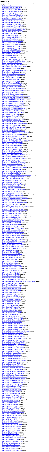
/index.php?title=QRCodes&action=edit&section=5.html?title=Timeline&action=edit (11, 301)
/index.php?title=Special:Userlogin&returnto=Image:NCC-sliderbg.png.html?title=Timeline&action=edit (13, 344)
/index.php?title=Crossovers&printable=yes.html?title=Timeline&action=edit (10, 40)
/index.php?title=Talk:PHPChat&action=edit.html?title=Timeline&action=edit (10, 407)
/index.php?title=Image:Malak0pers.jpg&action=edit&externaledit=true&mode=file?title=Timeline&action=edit (14, 124)
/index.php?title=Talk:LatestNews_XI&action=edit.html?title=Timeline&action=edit (11, 405)
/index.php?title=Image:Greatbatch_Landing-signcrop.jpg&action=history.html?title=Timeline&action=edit (14, 99)
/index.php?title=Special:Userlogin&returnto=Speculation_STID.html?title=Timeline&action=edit (13, 361)
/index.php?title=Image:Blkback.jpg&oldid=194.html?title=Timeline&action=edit (11, 72)
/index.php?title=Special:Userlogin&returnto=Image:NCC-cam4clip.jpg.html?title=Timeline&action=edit (13, 342)
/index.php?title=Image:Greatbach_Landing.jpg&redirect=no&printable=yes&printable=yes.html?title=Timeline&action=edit (16, 96)
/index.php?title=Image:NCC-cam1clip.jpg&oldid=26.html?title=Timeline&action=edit (11, 138)
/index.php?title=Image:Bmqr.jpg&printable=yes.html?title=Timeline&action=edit (11, 77)
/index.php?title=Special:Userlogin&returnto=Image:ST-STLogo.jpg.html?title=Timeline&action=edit (13, 349)
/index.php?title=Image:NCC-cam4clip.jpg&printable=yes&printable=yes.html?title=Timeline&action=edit (14, 162)
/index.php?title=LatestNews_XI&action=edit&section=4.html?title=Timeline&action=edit (12, 268)
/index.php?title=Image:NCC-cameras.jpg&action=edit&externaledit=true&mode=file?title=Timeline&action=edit (14, 163)
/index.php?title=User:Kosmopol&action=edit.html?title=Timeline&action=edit (11, 435)
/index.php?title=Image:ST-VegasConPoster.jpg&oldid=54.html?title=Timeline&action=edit (12, 208)
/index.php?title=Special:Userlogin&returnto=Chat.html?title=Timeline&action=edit (11, 321)
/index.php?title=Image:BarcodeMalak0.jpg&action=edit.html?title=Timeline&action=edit (12, 63)
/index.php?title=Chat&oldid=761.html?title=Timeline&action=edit (9, 33)
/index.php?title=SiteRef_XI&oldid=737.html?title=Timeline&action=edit (10, 315)
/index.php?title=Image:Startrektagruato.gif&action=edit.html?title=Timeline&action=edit (12, 214)
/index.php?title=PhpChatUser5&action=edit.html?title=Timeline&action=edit (10, 295)
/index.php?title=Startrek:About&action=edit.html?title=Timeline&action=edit (10, 394)
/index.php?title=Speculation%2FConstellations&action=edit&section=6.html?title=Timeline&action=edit (13, 374)
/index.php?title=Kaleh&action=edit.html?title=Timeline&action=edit (9, 258)
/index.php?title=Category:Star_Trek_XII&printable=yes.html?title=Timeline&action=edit (12, 30)
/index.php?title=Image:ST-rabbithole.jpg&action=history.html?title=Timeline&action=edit (12, 211)
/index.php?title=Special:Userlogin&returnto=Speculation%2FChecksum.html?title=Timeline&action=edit (14, 359)
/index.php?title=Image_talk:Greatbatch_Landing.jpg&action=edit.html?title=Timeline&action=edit (13, 229)
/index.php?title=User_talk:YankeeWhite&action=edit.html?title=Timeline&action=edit (11, 447)
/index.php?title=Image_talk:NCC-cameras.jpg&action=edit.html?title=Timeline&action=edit (12, 239)
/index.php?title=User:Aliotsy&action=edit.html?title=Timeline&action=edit (10, 434)
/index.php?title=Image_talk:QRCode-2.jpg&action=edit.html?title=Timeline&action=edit (12, 243)
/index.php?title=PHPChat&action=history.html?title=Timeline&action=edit (10, 292)
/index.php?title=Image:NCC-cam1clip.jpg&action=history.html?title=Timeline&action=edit (12, 137)
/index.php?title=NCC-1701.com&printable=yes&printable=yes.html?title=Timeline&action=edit (13, 285)
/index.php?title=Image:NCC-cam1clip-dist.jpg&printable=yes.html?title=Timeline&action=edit (12, 135)
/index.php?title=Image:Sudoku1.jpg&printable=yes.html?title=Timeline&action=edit (11, 221)
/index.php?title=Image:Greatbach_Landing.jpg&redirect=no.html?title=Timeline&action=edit (12, 97)
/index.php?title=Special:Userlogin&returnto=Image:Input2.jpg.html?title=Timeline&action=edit (12, 333)
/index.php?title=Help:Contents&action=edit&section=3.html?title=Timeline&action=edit (12, 46)
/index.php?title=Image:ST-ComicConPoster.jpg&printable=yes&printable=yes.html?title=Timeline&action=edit (14, 197)
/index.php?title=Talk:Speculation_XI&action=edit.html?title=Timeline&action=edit (11, 411)
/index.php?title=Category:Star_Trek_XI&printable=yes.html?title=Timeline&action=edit (12, 26)
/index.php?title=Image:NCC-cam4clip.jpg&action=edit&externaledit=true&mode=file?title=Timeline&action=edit (15, 159)
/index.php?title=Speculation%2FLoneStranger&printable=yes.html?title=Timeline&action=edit (12, 385)
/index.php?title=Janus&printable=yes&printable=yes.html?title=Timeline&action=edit (11, 251)
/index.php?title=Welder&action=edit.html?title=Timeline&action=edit (10, 448)
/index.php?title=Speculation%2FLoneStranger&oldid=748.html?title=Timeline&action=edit (12, 384)
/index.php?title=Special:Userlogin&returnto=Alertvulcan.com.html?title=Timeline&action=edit (12, 318)
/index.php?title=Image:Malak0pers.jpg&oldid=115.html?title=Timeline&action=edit (11, 126)
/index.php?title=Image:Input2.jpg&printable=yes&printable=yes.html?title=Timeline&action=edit (13, 112)
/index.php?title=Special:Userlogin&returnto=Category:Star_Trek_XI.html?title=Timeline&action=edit (13, 320)
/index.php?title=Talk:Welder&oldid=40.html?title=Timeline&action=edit (10, 417)
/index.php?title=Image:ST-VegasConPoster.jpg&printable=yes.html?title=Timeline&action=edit (12, 209)
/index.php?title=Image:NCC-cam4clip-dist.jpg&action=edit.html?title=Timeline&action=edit (12, 156)
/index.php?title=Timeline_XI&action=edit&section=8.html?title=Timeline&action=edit (11, 429)
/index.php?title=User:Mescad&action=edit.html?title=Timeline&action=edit (10, 438)
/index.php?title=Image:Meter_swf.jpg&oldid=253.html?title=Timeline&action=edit (11, 130)
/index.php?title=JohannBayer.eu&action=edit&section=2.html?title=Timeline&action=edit (12, 253)
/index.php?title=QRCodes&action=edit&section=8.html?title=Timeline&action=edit (11, 303)
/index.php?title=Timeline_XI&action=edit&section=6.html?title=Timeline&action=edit (11, 428)
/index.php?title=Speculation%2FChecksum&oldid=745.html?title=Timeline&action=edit (12, 369)
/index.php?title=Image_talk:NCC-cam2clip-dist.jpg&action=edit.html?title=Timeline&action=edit (13, 235)
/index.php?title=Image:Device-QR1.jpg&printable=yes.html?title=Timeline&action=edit (12, 85)
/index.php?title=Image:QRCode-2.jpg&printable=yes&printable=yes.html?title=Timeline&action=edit (13, 189)
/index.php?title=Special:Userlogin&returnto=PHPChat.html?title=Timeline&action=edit (12, 356)
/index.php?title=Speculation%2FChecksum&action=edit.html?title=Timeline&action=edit (12, 368)
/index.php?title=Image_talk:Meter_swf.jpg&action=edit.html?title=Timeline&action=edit (12, 233)
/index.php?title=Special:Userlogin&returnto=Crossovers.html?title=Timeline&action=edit (12, 322)
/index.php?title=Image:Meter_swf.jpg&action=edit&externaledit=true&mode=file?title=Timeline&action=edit (14, 128)
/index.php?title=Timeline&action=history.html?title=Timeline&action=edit (10, 421)
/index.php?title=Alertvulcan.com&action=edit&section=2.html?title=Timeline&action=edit (12, 9)
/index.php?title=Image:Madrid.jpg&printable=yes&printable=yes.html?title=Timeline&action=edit (13, 119)
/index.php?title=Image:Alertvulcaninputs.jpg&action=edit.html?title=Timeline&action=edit (12, 59)
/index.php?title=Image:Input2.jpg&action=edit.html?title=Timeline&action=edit (11, 110)
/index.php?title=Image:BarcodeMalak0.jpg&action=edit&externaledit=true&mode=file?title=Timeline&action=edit (15, 62)
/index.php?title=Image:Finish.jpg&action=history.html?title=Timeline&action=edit (11, 87)
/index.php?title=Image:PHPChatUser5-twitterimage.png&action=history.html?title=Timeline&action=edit (14, 176)
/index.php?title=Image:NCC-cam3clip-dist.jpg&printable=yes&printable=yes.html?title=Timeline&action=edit (14, 150)
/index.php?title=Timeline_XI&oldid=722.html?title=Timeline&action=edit (10, 432)
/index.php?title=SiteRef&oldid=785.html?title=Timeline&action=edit (9, 310)
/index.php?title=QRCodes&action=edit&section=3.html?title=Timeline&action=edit (11, 300)
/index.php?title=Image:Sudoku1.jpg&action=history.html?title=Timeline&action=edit (11, 219)
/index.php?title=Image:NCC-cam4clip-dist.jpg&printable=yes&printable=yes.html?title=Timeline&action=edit (14, 158)
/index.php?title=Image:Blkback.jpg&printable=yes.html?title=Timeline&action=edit (11, 73)
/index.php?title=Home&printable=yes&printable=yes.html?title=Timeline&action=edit (11, 57)
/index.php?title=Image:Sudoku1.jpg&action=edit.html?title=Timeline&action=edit (11, 218)
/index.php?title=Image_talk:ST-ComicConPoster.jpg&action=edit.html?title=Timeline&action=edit (13, 244)
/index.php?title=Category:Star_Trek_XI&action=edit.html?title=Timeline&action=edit (11, 23)
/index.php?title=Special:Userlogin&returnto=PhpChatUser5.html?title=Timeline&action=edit (12, 357)
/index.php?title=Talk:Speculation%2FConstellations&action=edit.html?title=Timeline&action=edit (13, 412)
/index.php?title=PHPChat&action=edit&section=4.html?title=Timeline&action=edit (11, 288)
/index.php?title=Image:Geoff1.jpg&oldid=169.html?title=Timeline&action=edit (11, 92)
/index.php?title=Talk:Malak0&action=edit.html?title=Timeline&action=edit (10, 406)
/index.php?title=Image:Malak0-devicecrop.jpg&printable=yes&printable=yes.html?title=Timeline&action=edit (14, 123)
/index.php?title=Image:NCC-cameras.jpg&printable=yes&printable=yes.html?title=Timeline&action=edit (14, 166)
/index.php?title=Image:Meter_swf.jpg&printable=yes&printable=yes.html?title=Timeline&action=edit (13, 131)
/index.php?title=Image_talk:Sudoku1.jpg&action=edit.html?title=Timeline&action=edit (11, 248)
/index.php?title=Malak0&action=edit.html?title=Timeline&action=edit (10, 278)
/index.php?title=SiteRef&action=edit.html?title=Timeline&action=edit (10, 309)
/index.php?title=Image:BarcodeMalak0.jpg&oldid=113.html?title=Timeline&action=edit (12, 64)
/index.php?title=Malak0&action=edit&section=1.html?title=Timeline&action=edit (11, 273)
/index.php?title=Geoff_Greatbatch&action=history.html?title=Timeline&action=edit (11, 42)
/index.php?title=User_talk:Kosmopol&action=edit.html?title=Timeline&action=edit (11, 444)
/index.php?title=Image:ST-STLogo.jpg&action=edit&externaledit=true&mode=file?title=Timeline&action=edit (14, 202)
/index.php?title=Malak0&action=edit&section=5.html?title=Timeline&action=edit (11, 276)
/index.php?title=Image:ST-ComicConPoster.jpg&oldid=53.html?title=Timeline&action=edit (12, 196)
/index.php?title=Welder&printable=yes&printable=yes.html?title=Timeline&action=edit (12, 450)
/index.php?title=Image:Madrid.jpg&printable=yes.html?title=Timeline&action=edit (11, 120)
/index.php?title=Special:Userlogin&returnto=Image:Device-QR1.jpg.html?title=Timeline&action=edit (13, 328)
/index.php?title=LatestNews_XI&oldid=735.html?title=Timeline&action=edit (10, 271)
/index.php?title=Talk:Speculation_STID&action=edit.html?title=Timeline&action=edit (11, 413)
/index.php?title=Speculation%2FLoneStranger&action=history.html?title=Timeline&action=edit (12, 383)
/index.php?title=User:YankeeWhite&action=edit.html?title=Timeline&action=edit (11, 443)
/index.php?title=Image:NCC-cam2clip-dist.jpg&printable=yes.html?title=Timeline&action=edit (12, 143)
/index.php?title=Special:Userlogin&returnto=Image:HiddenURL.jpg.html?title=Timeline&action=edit (13, 332)
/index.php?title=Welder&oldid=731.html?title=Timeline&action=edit (9, 449)
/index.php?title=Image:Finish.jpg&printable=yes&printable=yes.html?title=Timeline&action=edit (13, 88)
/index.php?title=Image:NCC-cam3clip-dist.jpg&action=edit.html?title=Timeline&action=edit (12, 148)
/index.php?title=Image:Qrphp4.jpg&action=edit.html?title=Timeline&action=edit (11, 191)
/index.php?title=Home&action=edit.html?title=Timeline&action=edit (9, 55)
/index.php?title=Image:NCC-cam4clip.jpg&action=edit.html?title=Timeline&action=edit (12, 160)
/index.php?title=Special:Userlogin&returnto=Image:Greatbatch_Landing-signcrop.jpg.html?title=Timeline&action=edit (15, 331)
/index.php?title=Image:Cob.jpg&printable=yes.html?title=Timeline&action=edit (11, 81)
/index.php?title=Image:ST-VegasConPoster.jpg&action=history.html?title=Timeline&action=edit (13, 207)
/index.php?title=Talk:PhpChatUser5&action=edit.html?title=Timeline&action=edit (11, 408)
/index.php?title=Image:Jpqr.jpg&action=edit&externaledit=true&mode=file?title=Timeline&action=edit (13, 113)
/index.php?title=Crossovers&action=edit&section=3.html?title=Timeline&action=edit (11, 36)
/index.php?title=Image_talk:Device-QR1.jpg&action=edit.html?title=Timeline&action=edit (12, 225)
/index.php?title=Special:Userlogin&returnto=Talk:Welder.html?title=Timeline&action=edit (12, 363)
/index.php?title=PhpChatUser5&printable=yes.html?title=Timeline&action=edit (11, 298)
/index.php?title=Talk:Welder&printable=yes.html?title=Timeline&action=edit (10, 418)
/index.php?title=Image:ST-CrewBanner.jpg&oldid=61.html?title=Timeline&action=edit (12, 200)
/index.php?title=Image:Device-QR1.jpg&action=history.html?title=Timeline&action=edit (12, 83)
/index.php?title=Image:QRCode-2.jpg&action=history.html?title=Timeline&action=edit (12, 188)
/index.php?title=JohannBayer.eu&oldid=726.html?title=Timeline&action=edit (10, 256)
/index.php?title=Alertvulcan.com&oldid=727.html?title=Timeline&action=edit (11, 13)
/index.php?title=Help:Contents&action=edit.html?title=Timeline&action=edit (10, 49)
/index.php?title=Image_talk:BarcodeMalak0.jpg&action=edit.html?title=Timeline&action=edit (12, 222)
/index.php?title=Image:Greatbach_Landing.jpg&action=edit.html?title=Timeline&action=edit (12, 94)
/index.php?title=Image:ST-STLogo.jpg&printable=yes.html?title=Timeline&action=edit (12, 205)
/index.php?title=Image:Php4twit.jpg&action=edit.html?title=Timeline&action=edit (11, 179)
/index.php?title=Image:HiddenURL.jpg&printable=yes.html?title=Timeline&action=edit (12, 109)
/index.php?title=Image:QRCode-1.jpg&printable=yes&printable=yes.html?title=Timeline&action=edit (13, 185)
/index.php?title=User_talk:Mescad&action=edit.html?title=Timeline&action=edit (11, 445)
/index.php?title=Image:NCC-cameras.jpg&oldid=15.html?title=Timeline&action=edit (11, 165)
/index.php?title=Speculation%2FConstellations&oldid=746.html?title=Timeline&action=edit (12, 376)
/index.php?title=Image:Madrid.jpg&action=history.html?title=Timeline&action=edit (11, 118)
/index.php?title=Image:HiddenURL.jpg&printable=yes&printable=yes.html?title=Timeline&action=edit (13, 108)
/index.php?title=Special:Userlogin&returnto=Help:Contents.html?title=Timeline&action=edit (12, 323)
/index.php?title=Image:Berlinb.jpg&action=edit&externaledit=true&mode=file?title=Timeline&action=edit (14, 66)
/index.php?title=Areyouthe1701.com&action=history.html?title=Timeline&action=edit (11, 16)
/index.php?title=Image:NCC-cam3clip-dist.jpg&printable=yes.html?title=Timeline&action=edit (12, 151)
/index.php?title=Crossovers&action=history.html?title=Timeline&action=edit (10, 38)
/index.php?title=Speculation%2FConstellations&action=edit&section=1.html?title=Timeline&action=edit (13, 371)
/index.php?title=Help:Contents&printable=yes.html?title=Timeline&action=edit (11, 52)
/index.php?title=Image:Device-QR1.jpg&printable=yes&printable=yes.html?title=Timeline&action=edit (13, 84)
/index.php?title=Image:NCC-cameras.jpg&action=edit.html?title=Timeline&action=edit (12, 164)
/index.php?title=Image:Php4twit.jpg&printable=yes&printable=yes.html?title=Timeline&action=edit (13, 181)
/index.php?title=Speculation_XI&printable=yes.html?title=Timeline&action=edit (11, 393)
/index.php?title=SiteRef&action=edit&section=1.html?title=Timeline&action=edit (11, 307)
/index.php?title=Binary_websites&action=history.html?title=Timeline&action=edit (11, 20)
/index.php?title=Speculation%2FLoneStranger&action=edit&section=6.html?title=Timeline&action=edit (13, 381)
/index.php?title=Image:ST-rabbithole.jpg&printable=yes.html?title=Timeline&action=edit (12, 213)
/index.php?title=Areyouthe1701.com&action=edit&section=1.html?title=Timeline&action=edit (12, 15)
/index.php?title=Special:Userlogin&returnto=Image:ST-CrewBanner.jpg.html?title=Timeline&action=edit (14, 348)
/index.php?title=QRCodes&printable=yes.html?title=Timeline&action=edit (10, 306)
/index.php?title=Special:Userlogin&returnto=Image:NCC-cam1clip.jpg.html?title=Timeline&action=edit (13, 337)
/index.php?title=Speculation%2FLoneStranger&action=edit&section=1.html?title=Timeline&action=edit (13, 378)
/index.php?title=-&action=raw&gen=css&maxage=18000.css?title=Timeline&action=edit (12, 6)
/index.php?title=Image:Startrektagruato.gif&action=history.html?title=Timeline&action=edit (12, 215)
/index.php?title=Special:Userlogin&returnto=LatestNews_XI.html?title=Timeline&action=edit (12, 354)
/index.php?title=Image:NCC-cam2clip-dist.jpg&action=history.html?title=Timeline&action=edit (12, 141)
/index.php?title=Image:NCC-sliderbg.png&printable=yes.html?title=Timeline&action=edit (12, 174)
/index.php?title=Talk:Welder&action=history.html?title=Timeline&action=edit (10, 416)
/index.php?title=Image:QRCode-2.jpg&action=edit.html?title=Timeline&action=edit (11, 187)
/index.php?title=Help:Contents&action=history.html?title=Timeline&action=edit (11, 50)
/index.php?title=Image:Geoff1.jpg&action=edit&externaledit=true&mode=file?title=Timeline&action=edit (14, 90)
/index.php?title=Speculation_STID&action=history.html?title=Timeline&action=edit (11, 387)
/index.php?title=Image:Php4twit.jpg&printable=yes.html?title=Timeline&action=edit (11, 182)
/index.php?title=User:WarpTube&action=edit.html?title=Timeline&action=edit (11, 442)
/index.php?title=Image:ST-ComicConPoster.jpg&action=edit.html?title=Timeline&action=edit (12, 195)
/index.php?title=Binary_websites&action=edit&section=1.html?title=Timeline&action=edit (12, 19)
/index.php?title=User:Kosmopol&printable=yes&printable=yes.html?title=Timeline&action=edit (13, 437)
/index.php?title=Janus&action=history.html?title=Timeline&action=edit (10, 250)
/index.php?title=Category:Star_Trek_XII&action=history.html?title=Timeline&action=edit (12, 28)
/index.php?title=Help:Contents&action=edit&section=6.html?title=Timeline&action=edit (12, 48)
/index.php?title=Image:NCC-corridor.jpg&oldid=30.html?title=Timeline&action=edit (11, 169)
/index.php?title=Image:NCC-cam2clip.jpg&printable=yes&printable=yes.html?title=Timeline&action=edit (14, 146)
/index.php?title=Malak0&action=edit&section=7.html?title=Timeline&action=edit (11, 277)
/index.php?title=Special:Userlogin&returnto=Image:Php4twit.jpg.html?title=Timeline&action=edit (13, 345)
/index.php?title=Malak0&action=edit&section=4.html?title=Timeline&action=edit (11, 275)
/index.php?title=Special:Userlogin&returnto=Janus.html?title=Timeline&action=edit (11, 340)
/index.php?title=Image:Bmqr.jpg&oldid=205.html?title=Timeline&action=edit (10, 76)
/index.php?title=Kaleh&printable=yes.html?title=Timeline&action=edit (10, 261)
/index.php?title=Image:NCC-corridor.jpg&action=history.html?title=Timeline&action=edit (12, 168)
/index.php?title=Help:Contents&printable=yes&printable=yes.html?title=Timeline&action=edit (12, 51)
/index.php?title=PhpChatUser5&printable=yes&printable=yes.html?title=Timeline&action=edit (12, 297)
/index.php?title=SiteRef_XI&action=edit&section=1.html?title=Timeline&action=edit (11, 312)
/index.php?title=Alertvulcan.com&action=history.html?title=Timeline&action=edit (11, 12)
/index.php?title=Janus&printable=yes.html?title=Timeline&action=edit (10, 252)
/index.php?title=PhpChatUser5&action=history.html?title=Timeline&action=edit (11, 296)
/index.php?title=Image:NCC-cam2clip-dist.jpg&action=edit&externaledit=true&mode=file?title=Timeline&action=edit (15, 140)
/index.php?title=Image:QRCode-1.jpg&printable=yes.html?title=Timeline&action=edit (11, 186)
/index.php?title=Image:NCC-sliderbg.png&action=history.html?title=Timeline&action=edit (12, 172)
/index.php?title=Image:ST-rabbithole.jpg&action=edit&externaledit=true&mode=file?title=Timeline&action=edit (14, 210)
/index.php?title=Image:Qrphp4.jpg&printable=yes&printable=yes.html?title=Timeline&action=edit (13, 193)
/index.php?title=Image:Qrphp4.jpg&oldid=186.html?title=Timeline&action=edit (11, 192)
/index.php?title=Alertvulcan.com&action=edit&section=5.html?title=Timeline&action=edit (12, 11)
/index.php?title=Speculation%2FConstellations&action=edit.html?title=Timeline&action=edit (12, 375)
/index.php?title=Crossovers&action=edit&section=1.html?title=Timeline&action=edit (11, 35)
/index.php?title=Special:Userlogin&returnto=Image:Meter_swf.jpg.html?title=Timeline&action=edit (13, 336)
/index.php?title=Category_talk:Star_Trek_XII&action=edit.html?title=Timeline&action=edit (12, 31)
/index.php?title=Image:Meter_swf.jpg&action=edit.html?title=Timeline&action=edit (11, 129)
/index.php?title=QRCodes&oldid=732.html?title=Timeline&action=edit (10, 305)
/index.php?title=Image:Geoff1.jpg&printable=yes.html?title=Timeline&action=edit (11, 93)
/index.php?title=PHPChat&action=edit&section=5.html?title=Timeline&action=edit (11, 289)
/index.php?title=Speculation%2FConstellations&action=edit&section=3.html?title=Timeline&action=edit (13, 372)
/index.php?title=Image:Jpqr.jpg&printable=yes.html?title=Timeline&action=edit (11, 116)
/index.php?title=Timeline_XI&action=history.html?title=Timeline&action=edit (10, 431)
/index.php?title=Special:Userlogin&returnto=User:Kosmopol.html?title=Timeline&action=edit (12, 365)
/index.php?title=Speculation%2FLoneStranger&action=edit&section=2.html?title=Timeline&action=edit (13, 379)
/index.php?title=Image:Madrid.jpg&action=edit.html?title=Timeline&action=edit (11, 117)
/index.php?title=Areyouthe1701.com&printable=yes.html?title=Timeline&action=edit (11, 18)
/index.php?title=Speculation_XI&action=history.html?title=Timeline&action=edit (11, 391)
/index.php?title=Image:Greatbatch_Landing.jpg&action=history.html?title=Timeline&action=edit (13, 103)
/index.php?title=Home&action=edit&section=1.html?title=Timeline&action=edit (11, 53)
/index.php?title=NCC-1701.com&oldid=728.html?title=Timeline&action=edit (10, 284)
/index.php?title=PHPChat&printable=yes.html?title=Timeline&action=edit (10, 294)
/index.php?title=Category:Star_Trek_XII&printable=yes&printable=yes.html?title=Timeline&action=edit (13, 29)
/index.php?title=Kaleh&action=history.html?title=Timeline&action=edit (10, 259)
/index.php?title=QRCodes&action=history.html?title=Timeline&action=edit (10, 304)
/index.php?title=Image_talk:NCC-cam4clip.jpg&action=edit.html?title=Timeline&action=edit (12, 238)
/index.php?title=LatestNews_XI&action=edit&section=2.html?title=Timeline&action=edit (12, 267)
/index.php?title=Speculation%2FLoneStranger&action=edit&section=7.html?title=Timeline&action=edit (13, 382)
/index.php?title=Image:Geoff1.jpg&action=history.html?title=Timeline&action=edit (11, 91)
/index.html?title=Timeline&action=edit (6, 5)
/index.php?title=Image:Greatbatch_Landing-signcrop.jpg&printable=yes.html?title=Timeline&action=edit (14, 101)
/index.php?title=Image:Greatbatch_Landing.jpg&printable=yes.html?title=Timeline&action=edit (13, 105)
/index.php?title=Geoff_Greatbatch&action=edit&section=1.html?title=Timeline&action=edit (12, 41)
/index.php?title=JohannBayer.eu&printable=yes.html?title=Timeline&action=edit (11, 257)
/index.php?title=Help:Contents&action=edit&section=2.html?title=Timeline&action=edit (12, 45)
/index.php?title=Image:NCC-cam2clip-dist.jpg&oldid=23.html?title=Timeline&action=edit (12, 142)
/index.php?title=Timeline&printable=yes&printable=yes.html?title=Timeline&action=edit (12, 422)
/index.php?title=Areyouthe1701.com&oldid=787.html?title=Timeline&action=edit (11, 17)
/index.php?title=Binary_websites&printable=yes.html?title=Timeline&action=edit (11, 22)
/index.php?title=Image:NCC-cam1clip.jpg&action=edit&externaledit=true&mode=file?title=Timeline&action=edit (15, 136)
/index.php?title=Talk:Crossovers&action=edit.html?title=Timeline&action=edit (11, 401)
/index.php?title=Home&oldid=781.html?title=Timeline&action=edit (9, 56)
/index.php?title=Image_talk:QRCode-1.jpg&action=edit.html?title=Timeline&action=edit (12, 242)
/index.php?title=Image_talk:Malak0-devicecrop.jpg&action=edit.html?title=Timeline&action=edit (13, 232)
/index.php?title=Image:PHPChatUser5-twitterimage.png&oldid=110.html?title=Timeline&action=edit (13, 177)
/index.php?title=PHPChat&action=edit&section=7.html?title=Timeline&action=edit (11, 290)
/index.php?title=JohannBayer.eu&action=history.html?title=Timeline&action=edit (11, 255)
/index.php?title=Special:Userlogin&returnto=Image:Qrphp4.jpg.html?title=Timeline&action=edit (13, 347)
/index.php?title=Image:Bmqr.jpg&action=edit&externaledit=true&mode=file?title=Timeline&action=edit (13, 74)
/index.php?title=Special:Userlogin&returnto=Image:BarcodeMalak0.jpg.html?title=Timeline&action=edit (14, 325)
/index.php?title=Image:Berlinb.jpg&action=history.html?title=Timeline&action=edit (11, 67)
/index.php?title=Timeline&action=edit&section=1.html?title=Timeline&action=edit (11, 419)
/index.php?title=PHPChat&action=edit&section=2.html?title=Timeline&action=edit (11, 287)
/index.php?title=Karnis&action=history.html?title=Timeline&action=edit (10, 263)
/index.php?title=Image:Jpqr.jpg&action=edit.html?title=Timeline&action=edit (10, 114)
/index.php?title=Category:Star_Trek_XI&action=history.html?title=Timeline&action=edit (12, 24)
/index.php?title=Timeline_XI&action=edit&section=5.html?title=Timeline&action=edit (11, 427)
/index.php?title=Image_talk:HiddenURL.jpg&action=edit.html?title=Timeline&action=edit (12, 230)
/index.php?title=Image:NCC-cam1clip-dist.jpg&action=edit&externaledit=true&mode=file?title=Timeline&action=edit (15, 132)
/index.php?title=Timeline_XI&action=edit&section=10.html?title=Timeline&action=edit (12, 424)
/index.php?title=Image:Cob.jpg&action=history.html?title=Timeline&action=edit (11, 79)
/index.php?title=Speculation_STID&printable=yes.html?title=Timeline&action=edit (11, 389)
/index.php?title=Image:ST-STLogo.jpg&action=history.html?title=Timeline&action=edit (12, 203)
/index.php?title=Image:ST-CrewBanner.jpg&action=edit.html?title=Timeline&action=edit (12, 199)
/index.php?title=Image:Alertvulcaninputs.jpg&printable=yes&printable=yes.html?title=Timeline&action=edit (14, 61)
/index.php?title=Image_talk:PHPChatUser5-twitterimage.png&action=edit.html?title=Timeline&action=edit (14, 241)
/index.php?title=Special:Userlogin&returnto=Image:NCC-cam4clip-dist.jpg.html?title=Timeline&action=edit (14, 341)
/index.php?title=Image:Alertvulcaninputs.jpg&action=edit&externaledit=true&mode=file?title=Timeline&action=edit (15, 58)
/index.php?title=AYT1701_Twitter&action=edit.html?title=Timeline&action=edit (11, 8)
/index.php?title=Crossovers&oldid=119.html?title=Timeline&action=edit (10, 39)
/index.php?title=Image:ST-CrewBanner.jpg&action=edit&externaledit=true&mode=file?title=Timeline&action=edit (15, 198)
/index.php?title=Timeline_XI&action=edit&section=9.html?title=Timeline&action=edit (11, 430)
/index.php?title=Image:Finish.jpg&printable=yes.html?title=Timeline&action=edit (11, 89)
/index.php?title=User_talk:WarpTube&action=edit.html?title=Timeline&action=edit (11, 446)
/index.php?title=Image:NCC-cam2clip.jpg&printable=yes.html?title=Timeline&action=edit (12, 147)
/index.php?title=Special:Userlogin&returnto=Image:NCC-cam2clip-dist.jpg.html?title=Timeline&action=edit (14, 338)
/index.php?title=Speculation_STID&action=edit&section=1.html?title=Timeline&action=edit (12, 386)
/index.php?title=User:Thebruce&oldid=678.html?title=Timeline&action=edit (10, 440)
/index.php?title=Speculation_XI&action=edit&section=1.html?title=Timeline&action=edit (12, 390)
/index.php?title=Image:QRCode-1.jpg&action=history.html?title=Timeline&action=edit (12, 184)
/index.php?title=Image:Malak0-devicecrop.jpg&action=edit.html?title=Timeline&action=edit (12, 121)
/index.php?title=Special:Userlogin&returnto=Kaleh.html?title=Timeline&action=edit (11, 353)
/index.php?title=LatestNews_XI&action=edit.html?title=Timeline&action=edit (11, 270)
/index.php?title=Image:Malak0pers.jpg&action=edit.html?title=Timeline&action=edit (11, 125)
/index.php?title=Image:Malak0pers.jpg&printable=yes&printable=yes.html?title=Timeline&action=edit (13, 127)
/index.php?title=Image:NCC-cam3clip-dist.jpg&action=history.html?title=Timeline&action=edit (12, 149)
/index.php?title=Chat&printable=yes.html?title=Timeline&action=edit (10, 34)
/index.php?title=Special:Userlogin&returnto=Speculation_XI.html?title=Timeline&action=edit (12, 362)
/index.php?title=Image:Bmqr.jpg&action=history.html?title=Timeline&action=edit (11, 75)
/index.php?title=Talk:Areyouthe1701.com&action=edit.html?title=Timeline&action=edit (12, 399)
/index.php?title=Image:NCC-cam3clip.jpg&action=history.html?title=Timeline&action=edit (12, 153)
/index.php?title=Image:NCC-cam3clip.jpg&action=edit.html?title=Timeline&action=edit (12, 152)
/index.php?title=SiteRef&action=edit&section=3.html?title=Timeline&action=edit (11, 308)
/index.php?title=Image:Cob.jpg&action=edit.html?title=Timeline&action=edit (10, 78)
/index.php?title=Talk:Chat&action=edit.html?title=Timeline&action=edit (10, 400)
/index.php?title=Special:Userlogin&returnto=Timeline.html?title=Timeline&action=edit (11, 364)
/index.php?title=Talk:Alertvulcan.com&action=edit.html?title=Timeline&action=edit (11, 398)
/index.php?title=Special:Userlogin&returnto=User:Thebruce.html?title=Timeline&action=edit (12, 366)
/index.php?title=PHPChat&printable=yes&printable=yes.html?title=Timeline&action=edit (12, 293)
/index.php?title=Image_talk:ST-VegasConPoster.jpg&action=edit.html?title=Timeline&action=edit (13, 246)
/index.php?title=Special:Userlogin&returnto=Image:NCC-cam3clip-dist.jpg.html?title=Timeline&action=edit (14, 339)
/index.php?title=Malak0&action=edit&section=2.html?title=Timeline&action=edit (11, 274)
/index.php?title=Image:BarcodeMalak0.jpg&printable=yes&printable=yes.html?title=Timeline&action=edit (14, 65)
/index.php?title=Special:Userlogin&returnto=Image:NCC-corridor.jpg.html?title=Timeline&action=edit (13, 343)
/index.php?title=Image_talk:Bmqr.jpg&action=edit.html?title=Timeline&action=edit (11, 224)
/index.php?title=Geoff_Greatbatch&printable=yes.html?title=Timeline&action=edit (11, 44)
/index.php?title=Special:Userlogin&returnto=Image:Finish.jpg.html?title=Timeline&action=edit (12, 329)
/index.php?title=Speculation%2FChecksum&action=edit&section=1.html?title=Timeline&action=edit (13, 367)
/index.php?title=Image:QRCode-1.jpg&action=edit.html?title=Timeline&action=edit (11, 183)
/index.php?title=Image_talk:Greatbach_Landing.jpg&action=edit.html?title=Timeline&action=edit (13, 228)
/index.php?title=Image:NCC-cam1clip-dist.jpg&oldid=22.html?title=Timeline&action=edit (12, 134)
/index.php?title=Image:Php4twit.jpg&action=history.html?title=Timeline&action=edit (11, 180)
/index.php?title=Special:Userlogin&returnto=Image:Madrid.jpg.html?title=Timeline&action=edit (13, 334)
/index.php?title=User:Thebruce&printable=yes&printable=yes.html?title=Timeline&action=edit (12, 441)
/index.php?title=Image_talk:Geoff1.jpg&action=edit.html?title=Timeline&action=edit (11, 227)
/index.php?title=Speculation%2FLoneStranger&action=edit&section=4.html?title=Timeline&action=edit (13, 380)
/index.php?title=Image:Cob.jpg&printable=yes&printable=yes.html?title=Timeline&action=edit (12, 80)
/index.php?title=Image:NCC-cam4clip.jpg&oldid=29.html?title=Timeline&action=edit (11, 161)
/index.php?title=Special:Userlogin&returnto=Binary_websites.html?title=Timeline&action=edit (12, 319)
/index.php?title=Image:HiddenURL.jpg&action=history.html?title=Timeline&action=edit (12, 107)
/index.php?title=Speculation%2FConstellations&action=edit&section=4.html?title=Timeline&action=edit (13, 373)
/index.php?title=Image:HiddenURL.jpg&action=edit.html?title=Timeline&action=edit (11, 106)
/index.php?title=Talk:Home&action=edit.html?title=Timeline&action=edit (10, 402)
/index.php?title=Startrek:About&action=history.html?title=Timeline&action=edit (11, 395)
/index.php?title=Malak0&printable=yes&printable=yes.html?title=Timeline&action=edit (12, 279)
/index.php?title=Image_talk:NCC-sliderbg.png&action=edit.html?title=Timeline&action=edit (12, 240)
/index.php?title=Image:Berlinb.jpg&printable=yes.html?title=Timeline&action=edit (11, 69)
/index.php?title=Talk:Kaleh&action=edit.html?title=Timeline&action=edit (10, 404)
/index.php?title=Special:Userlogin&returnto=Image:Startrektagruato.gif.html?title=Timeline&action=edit (13, 351)
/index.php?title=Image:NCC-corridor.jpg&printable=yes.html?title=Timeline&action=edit (12, 170)
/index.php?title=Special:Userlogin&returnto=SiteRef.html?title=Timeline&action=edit (11, 358)
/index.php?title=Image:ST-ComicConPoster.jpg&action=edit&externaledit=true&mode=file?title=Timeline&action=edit (15, 194)
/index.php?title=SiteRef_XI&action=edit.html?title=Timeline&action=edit (10, 314)
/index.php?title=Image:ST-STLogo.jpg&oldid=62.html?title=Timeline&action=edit (11, 204)
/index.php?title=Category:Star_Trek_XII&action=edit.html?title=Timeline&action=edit (11, 27)
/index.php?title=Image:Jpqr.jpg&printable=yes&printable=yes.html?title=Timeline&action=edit (12, 115)
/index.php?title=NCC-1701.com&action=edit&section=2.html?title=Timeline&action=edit (12, 282)
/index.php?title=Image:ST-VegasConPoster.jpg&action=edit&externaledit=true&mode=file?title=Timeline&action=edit (15, 206)
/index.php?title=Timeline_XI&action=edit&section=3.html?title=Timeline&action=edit (11, 426)
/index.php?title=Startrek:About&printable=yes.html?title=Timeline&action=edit (11, 397)
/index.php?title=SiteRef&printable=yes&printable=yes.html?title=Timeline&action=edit (12, 311)
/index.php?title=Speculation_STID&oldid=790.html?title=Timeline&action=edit (11, 388)
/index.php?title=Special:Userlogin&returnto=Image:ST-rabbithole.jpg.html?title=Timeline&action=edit (13, 350)
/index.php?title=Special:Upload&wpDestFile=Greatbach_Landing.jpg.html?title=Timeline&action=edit (13, 317)
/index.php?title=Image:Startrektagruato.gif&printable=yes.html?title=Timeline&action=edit (12, 217)
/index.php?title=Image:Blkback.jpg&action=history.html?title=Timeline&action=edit (11, 71)
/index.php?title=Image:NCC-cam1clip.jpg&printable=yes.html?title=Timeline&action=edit (12, 139)
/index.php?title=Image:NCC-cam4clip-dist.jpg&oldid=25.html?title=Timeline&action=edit (12, 157)
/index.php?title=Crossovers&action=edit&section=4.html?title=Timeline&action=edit (11, 37)
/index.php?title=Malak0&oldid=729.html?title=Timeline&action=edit (9, 264)
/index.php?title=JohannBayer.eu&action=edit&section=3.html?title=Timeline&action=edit (12, 254)
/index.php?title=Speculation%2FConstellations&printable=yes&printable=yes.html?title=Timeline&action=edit (14, 377)
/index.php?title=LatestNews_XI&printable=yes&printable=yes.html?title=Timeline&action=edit (13, 272)
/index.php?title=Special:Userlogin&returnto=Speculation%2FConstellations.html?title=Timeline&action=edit (14, 360)
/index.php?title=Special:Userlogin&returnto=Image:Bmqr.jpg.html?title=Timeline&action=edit (12, 327)
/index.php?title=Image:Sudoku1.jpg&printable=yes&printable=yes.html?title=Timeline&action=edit (13, 220)
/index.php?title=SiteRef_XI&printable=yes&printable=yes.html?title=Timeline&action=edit (12, 316)
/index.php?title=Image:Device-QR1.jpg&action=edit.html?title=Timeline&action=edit (11, 82)
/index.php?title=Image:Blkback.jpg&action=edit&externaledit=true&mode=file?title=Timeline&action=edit (14, 70)
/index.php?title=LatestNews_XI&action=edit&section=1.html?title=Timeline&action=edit (12, 266)
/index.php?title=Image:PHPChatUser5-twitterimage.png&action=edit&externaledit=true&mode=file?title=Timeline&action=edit (16, 175)
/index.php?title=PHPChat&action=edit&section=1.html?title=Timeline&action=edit (11, 286)
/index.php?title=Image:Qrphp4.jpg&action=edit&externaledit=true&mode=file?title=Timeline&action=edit (14, 190)
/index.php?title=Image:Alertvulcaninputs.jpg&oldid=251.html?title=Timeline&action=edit (12, 60)
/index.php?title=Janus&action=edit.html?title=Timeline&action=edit (9, 249)
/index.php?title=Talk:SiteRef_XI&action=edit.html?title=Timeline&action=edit (11, 410)
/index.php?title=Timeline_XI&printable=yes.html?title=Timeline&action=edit (10, 433)
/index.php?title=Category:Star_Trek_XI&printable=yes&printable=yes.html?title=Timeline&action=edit (13, 25)
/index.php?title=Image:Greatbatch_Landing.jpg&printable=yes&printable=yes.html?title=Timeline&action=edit (14, 104)
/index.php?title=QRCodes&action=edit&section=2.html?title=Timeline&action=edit (11, 299)
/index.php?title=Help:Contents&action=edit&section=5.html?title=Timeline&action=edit (12, 47)
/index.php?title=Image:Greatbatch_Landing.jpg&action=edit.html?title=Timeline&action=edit (12, 102)
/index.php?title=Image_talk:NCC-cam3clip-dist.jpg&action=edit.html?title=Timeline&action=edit (13, 236)
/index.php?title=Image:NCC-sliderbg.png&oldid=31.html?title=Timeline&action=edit (11, 173)
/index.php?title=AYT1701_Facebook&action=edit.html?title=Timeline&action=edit (11, 7)
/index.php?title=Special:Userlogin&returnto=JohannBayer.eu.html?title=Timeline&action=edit (12, 352)
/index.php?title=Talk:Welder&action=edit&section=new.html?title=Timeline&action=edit (12, 415)
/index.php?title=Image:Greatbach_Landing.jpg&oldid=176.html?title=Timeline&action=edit (12, 95)
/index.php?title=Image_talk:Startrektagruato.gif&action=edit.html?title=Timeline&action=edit (12, 247)
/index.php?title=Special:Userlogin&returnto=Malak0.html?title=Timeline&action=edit (11, 355)
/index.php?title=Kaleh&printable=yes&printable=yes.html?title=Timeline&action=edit (11, 260)
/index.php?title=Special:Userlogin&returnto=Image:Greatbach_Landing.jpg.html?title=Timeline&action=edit (14, 330)
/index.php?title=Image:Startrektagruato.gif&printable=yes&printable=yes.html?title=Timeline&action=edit (14, 216)
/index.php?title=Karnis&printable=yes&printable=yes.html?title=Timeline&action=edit (11, 265)
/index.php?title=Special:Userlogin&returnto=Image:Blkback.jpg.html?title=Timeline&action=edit (13, 326)
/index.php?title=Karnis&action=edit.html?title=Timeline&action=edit (9, 262)
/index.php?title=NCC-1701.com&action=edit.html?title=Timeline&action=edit (11, 283)
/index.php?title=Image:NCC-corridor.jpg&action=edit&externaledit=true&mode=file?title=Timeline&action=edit (14, 167)
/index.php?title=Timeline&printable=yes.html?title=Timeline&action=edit (10, 423)
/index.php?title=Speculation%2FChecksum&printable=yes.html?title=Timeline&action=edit (12, 370)
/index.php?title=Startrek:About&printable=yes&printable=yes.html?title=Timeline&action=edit (12, 396)
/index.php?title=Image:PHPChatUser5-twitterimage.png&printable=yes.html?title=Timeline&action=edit (14, 178)
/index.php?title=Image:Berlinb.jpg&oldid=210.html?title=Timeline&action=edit (11, 68)
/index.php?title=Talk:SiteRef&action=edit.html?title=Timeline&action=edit (10, 409)
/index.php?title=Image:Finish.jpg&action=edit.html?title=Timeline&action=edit (11, 86)
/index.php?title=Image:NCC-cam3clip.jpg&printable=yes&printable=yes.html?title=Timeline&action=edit (14, 154)
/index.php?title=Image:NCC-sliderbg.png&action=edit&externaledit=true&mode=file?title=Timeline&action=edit (14, 171)
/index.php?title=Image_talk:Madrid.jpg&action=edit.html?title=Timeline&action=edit (11, 231)
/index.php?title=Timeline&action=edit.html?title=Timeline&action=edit (10, 420)
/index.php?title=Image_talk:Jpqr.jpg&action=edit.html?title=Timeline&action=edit (11, 226)
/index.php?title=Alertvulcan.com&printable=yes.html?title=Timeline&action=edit (11, 14)
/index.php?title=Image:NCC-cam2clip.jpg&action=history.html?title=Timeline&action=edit (12, 145)
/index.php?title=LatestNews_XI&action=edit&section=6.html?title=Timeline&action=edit (12, 269)
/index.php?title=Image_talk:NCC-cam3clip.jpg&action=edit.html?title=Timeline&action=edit (12, 237)
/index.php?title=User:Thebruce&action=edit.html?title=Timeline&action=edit (10, 439)
